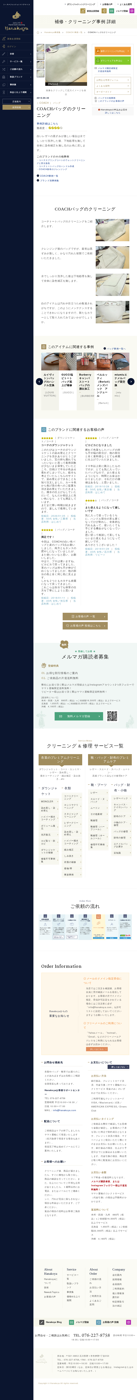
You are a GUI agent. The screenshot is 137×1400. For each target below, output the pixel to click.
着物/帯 (68, 868)
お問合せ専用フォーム (107, 79)
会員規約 (117, 1284)
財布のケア (120, 816)
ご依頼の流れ (95, 1280)
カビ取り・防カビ (48, 842)
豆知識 (117, 852)
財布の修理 (120, 837)
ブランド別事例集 (49, 180)
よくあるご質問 (95, 1302)
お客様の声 (107, 4)
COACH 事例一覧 (74, 32)
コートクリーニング (71, 797)
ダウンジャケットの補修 (48, 851)
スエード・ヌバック (98, 800)
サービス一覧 (73, 1276)
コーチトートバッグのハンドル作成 (56, 166)
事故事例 (69, 874)
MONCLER (47, 801)
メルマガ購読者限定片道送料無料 (108, 69)
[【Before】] (66, 65)
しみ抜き (69, 855)
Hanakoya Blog (53, 1322)
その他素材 (96, 814)
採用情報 (16, 107)
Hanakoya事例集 (52, 32)
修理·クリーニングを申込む (113, 51)
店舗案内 (16, 101)
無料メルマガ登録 (78, 716)
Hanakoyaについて (51, 1280)
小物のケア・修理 (121, 824)
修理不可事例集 (98, 846)
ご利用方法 (95, 1295)
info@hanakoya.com (64, 1110)
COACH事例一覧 (49, 175)
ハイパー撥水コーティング (48, 818)
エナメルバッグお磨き (121, 845)
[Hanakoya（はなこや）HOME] (38, 32)
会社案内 (117, 1274)
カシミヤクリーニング (71, 806)
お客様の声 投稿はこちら (85, 625)
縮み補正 (69, 849)
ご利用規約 (118, 1288)
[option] (66, 65)
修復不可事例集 (48, 860)
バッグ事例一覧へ (116, 348)
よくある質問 (126, 4)
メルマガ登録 (122, 10)
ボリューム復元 (48, 827)
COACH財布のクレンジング (53, 169)
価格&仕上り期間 (73, 1298)
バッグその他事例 (107, 97)
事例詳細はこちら (47, 123)
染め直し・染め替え (48, 809)
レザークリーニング (71, 824)
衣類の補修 (70, 862)
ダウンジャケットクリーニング (81, 4)
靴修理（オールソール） (98, 837)
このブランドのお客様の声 (111, 100)
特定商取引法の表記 (118, 1303)
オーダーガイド (104, 91)
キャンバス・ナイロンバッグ (121, 807)
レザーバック (121, 798)
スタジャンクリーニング (71, 815)
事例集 (70, 1291)
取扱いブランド (73, 1285)
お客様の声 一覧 (85, 616)
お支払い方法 (95, 1289)
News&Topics (51, 1292)
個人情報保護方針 (118, 1295)
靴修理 (94, 820)
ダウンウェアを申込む (112, 60)
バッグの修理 (121, 831)
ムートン (95, 807)
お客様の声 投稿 (111, 1322)
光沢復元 (46, 834)
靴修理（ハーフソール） (98, 828)
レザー (94, 792)
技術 (46, 1287)
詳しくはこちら (112, 112)
